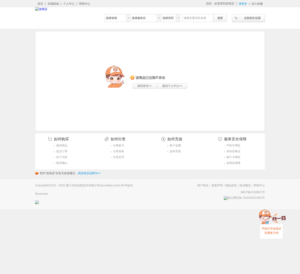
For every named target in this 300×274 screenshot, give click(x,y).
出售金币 (118, 157)
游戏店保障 (233, 163)
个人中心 (69, 3)
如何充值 (175, 151)
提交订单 (62, 151)
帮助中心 (84, 3)
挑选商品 (62, 145)
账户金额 (175, 145)
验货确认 (62, 163)
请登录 (243, 3)
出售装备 (118, 151)
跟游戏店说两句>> (89, 173)
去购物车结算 (248, 18)
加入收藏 (257, 3)
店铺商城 (53, 3)
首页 (40, 3)
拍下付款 (62, 157)
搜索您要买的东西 (195, 18)
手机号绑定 (233, 145)
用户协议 (203, 185)
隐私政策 (231, 185)
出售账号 (118, 145)
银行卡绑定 (233, 157)
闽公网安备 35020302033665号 (246, 197)
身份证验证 (233, 151)
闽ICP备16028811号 (253, 192)
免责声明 (217, 185)
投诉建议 (245, 185)
